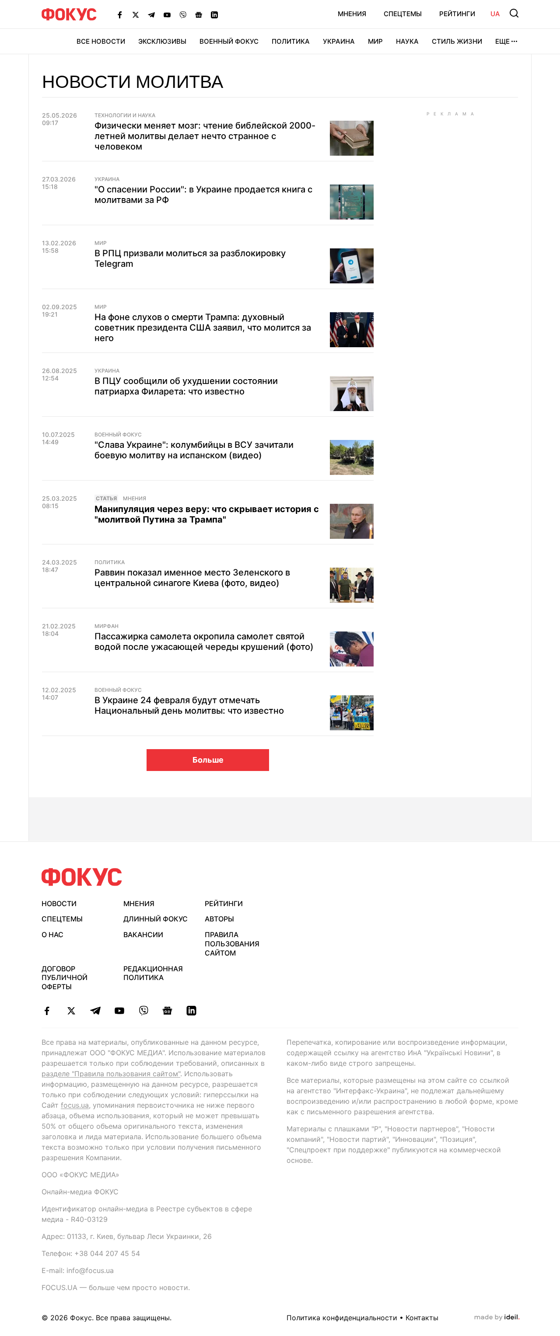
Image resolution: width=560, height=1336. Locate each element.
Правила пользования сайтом (232, 943)
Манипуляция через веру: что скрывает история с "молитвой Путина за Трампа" (206, 514)
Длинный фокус (155, 918)
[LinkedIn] (214, 14)
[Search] (514, 13)
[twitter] (71, 1010)
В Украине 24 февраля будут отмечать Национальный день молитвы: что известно (189, 705)
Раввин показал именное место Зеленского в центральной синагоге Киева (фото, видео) (192, 577)
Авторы (219, 918)
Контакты (422, 1317)
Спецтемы (403, 13)
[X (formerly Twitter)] (136, 14)
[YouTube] (167, 14)
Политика (291, 41)
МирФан (106, 626)
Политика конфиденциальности (342, 1317)
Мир (375, 41)
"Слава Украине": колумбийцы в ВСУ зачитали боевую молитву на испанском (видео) (194, 450)
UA (495, 13)
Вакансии (143, 934)
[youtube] (119, 1010)
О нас (52, 934)
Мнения (352, 13)
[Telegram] (151, 14)
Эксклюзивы (162, 41)
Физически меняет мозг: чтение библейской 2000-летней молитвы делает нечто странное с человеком (204, 136)
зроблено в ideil (497, 1318)
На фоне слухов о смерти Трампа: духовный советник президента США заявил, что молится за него (202, 327)
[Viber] (183, 14)
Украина (339, 41)
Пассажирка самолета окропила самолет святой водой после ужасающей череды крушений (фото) (204, 641)
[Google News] (198, 14)
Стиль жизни (457, 41)
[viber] (143, 1010)
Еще (502, 41)
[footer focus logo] (82, 877)
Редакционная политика (153, 973)
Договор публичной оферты (65, 977)
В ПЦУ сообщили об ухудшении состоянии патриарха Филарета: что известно (186, 386)
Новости (59, 903)
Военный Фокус (229, 41)
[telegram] (95, 1010)
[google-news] (167, 1010)
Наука (407, 41)
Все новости (101, 41)
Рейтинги (457, 13)
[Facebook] (120, 14)
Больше (208, 759)
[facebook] (47, 1010)
